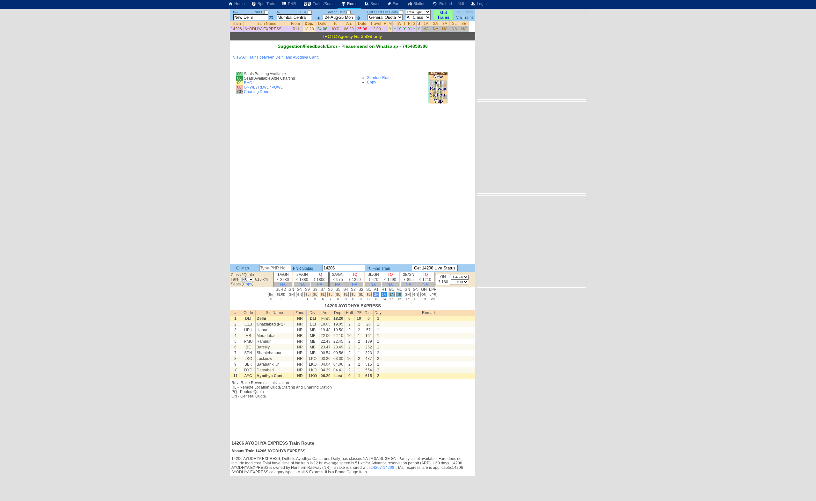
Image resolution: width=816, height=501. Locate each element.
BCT (304, 12)
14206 (236, 29)
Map (244, 268)
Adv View (465, 12)
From (236, 12)
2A (435, 23)
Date (322, 23)
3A (444, 23)
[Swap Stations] (271, 17)
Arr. (349, 23)
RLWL (263, 87)
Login (481, 4)
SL (454, 23)
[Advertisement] (353, 417)
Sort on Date (336, 12)
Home (239, 4)
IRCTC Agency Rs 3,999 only (352, 36)
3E (464, 23)
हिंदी (461, 4)
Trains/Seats (323, 4)
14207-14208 (382, 467)
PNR (291, 4)
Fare (396, 4)
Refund (444, 4)
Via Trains (465, 17)
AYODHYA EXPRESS (262, 29)
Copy (371, 82)
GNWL (249, 87)
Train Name (266, 23)
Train (236, 23)
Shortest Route (380, 77)
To (278, 12)
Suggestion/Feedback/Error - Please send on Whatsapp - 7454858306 (353, 46)
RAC (248, 83)
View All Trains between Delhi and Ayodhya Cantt (275, 57)
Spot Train (266, 4)
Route (352, 4)
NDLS (259, 12)
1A (426, 23)
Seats (374, 4)
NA (426, 29)
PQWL (277, 87)
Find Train (381, 268)
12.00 (376, 29)
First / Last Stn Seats (382, 12)
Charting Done (256, 91)
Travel (375, 23)
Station (419, 4)
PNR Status (302, 268)
